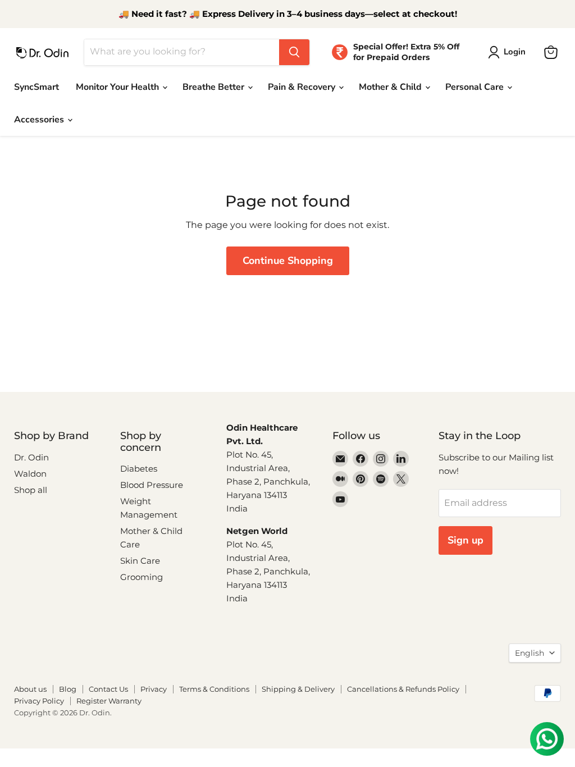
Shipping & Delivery (298, 688)
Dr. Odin (31, 457)
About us (30, 688)
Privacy (153, 688)
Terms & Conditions (214, 688)
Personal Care (475, 87)
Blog (67, 688)
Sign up (465, 540)
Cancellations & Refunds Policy (403, 688)
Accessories (40, 119)
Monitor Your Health (118, 87)
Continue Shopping (288, 260)
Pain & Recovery (302, 87)
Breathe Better (214, 87)
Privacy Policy (39, 700)
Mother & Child (391, 87)
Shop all (30, 490)
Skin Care (140, 560)
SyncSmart (36, 87)
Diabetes (138, 468)
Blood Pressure (151, 485)
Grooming (141, 577)
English (529, 653)
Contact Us (108, 688)
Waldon (30, 473)
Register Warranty (109, 700)
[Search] (294, 52)
